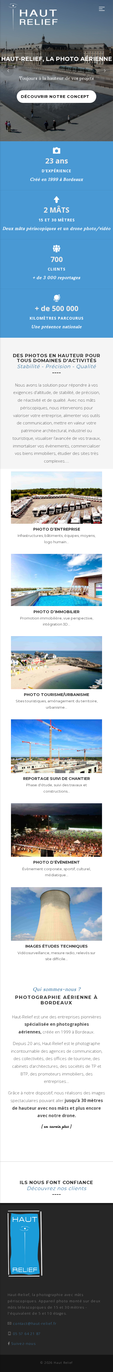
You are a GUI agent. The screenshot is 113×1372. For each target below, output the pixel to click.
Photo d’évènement (56, 862)
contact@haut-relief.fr (35, 1323)
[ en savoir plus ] (57, 1127)
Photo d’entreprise (56, 529)
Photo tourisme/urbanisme (56, 694)
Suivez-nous (23, 1343)
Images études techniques (56, 946)
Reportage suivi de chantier (56, 778)
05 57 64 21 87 (27, 1333)
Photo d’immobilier (56, 611)
